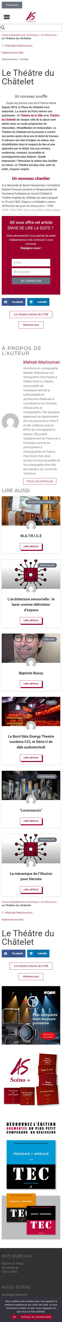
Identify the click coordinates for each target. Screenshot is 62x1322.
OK (14, 1316)
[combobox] (31, 27)
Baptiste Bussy (31, 673)
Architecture (48, 35)
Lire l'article (31, 546)
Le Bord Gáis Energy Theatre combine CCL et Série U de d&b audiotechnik (31, 741)
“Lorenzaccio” (31, 810)
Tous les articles (40, 481)
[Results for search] (31, 32)
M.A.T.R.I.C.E (31, 536)
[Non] (57, 1309)
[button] (7, 17)
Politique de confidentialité (36, 1316)
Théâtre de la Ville (31, 115)
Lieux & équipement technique (20, 35)
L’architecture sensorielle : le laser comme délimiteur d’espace (31, 604)
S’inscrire (17, 288)
